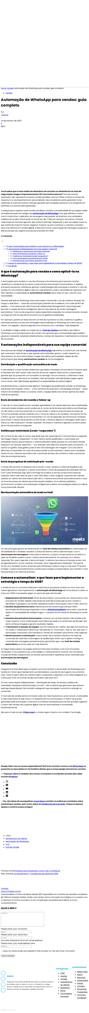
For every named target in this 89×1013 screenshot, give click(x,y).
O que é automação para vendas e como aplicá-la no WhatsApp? (35, 246)
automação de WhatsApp (46, 213)
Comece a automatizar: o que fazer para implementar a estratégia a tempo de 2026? (44, 263)
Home (3, 88)
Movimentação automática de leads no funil (30, 261)
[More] (38, 130)
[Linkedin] (19, 84)
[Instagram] (13, 84)
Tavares (4, 115)
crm (7, 844)
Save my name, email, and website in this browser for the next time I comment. (39, 951)
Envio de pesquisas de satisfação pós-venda (30, 258)
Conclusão (12, 266)
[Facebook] (6, 84)
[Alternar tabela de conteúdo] (2, 241)
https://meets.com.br (11, 891)
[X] (13, 130)
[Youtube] (25, 84)
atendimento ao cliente (16, 838)
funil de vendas (12, 847)
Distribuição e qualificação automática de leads (31, 251)
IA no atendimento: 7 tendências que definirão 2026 (34, 873)
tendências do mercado (53, 804)
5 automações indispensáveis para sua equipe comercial (32, 249)
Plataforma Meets (57, 609)
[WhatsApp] (30, 130)
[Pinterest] (21, 130)
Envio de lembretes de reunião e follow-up (29, 254)
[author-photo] (6, 885)
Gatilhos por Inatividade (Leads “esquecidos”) (30, 256)
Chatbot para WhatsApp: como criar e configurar (37, 870)
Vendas (10, 88)
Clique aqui (29, 712)
